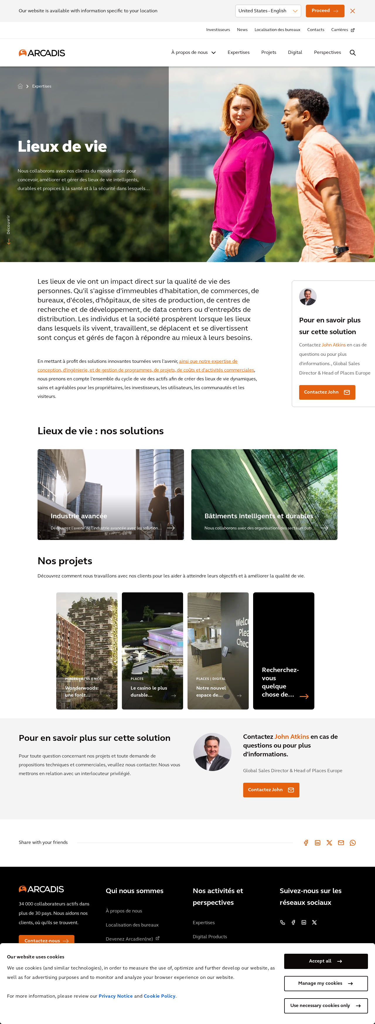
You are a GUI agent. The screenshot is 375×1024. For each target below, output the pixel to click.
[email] (341, 842)
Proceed (321, 10)
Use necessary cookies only (320, 1006)
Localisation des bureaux (277, 30)
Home (20, 86)
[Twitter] (329, 842)
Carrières (339, 30)
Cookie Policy (160, 996)
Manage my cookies (320, 983)
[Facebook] (305, 842)
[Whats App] (352, 842)
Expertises (239, 52)
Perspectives (327, 52)
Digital (295, 52)
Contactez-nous (42, 941)
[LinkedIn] (317, 842)
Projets (268, 52)
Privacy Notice (116, 996)
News (242, 30)
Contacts (315, 30)
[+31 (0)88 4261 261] (283, 922)
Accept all (320, 961)
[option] (187, 161)
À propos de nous (189, 52)
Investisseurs (218, 30)
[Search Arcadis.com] (352, 52)
